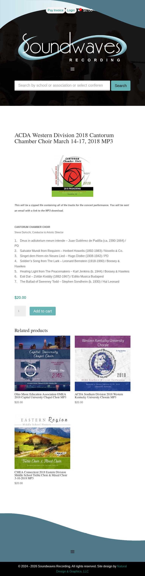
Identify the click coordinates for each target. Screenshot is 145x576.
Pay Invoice (55, 10)
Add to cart (42, 311)
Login (71, 10)
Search (121, 86)
